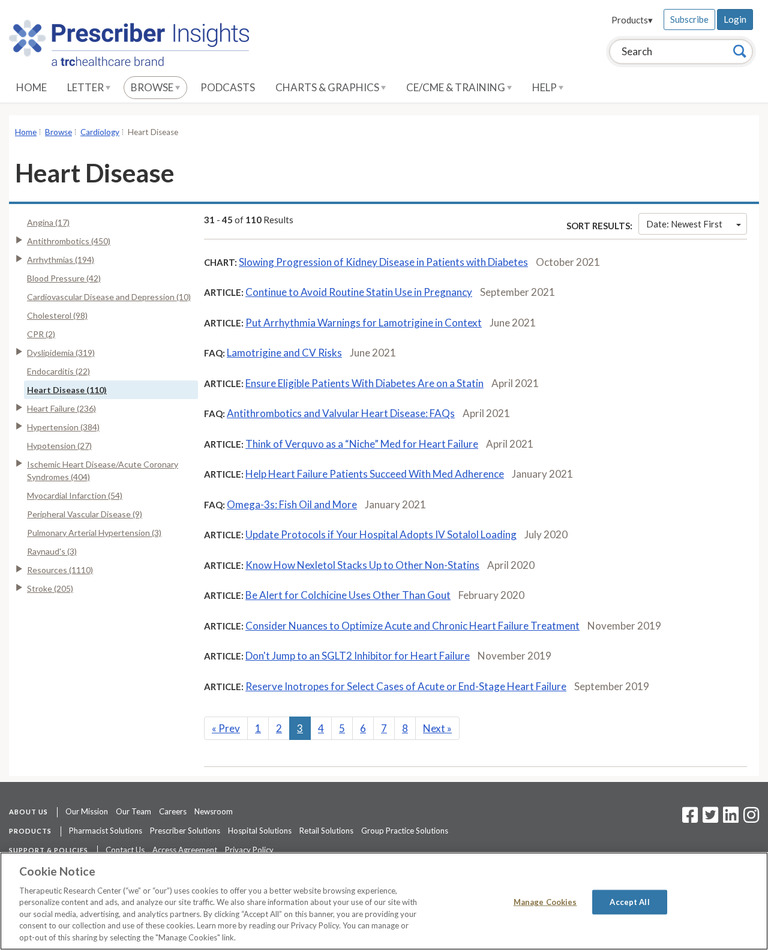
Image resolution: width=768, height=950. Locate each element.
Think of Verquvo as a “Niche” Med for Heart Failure (361, 443)
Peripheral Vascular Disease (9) (84, 514)
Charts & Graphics (328, 87)
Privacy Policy (249, 850)
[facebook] (690, 818)
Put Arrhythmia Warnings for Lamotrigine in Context (363, 322)
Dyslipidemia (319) (61, 352)
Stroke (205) (50, 588)
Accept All (629, 901)
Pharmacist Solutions (105, 830)
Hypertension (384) (63, 427)
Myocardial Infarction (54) (74, 495)
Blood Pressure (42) (64, 278)
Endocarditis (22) (58, 371)
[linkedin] (731, 818)
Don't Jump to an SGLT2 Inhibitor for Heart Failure (357, 655)
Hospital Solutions (260, 830)
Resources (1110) (60, 570)
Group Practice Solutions (404, 830)
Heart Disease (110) (67, 390)
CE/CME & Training (456, 87)
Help (545, 87)
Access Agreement (184, 850)
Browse (153, 87)
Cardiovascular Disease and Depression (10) (109, 297)
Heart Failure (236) (61, 408)
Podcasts (227, 87)
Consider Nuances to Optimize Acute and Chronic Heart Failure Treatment (412, 625)
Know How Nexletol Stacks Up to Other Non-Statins (362, 565)
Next (437, 728)
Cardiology (99, 132)
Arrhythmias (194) (60, 259)
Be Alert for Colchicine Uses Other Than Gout (348, 595)
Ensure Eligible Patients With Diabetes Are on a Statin (364, 383)
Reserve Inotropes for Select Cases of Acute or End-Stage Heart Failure (405, 686)
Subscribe (689, 19)
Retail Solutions (326, 830)
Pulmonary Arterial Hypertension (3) (94, 533)
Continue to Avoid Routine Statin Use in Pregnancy (358, 292)
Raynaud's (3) (52, 551)
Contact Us (125, 850)
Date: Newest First (684, 223)
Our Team (133, 811)
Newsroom (213, 811)
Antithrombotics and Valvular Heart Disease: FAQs (341, 413)
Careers (173, 811)
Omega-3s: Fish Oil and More (292, 504)
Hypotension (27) (59, 445)
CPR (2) (41, 334)
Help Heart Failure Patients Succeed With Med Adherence (374, 473)
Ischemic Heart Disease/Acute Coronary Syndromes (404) (102, 470)
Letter (86, 87)
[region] (384, 901)
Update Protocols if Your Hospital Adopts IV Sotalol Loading (381, 534)
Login (735, 19)
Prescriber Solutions (185, 830)
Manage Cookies (545, 901)
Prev (226, 728)
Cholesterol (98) (57, 315)
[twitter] (709, 818)
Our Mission (86, 811)
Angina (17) (48, 222)
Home (31, 87)
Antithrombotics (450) (68, 241)
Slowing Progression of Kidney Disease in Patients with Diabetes (383, 262)
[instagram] (751, 818)
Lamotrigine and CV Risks (284, 352)
